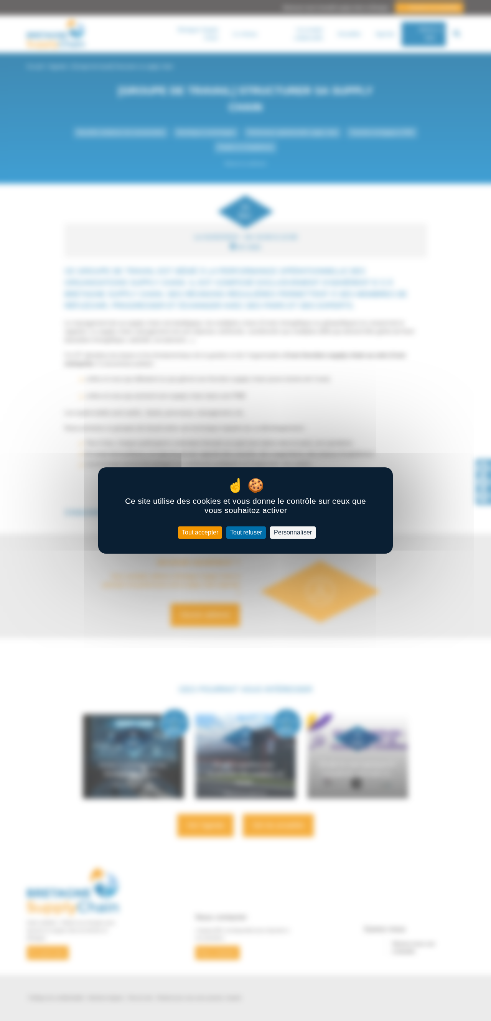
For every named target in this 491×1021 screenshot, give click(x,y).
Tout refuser (246, 532)
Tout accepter (200, 532)
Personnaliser (293, 532)
